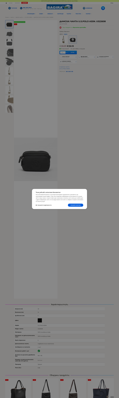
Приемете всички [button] (76, 205)
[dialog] (59, 199)
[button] (44, 205)
